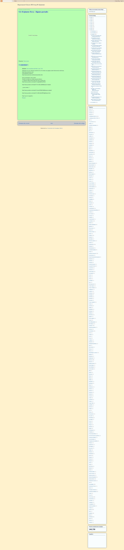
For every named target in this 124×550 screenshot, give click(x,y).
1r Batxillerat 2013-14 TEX (93, 118)
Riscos (90, 455)
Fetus (90, 276)
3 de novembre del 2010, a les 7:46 (34, 68)
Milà (90, 370)
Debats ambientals (92, 224)
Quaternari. (91, 444)
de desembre (93, 31)
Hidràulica (91, 309)
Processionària (92, 439)
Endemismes (91, 244)
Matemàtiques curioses (93, 352)
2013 (91, 28)
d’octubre (93, 34)
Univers (90, 509)
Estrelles (90, 260)
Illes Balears (91, 323)
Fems (90, 275)
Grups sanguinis (92, 302)
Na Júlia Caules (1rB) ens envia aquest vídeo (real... (96, 62)
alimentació (91, 132)
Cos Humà (91, 213)
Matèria (90, 354)
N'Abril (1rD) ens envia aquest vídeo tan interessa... (96, 67)
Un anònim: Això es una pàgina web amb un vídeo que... (96, 48)
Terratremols (91, 498)
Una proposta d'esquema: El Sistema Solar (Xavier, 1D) (96, 72)
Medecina (91, 356)
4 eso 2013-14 (91, 121)
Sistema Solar (91, 478)
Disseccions (91, 228)
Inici (52, 123)
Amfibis (90, 136)
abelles (90, 123)
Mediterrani (91, 358)
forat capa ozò (91, 284)
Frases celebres (92, 287)
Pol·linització (91, 430)
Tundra (90, 507)
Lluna (90, 338)
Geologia (90, 294)
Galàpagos (91, 289)
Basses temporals (92, 163)
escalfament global (92, 249)
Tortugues (91, 502)
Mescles (90, 361)
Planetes (90, 426)
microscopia (91, 368)
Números (90, 392)
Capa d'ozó (91, 188)
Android (90, 141)
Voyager (90, 522)
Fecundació (91, 273)
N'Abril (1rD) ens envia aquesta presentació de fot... (96, 57)
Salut (90, 462)
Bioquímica (91, 170)
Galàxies (90, 291)
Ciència (90, 197)
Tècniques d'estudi (92, 489)
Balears (90, 159)
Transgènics (91, 504)
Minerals (90, 374)
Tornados (91, 500)
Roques (90, 457)
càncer (90, 181)
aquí (94, 11)
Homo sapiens (91, 318)
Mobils (90, 379)
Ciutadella (91, 199)
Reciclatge (91, 446)
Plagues (90, 424)
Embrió (90, 242)
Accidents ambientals (93, 125)
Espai (90, 251)
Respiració (91, 453)
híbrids (90, 307)
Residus (90, 451)
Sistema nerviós (92, 475)
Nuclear (90, 390)
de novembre (93, 32)
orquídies (90, 404)
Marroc (90, 350)
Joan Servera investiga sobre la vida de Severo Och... (96, 36)
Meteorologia (91, 365)
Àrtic (90, 148)
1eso (90, 109)
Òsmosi (90, 406)
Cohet (90, 204)
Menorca (90, 359)
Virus (90, 518)
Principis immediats (92, 437)
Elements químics (92, 240)
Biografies (91, 168)
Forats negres (91, 285)
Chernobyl (91, 195)
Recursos (91, 448)
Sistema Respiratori (92, 477)
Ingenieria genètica (92, 327)
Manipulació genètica (93, 343)
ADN (90, 127)
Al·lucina (90, 134)
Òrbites (90, 401)
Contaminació (91, 208)
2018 (91, 20)
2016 (91, 23)
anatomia (90, 139)
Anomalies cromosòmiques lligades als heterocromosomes (95, 89)
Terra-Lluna (26, 61)
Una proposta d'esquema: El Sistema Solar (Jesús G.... (96, 74)
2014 (91, 26)
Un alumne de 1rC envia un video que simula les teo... (96, 84)
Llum (90, 336)
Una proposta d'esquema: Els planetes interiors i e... (96, 69)
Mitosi (90, 377)
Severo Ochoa (91, 473)
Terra (90, 495)
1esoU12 (90, 112)
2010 (91, 29)
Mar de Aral (91, 347)
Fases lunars (91, 271)
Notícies (90, 388)
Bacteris (90, 157)
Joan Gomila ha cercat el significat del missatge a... (96, 38)
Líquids (90, 334)
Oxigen (90, 408)
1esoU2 (90, 114)
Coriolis (90, 211)
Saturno (90, 468)
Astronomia (91, 152)
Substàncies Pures (92, 486)
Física (90, 278)
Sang (90, 464)
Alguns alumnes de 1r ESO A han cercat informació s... (96, 100)
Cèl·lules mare (91, 193)
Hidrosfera (91, 314)
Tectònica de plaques (93, 491)
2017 (91, 22)
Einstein (90, 237)
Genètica (90, 293)
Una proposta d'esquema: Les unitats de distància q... (96, 97)
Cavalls (90, 190)
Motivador (91, 381)
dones (90, 233)
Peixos (90, 412)
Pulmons (90, 442)
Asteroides (91, 150)
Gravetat (90, 300)
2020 (91, 17)
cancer (90, 177)
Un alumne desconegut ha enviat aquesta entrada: (95, 59)
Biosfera (90, 172)
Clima (90, 201)
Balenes (90, 161)
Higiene (90, 316)
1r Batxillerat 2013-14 (93, 116)
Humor (90, 320)
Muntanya (91, 383)
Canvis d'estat (91, 184)
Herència (90, 305)
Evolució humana (92, 264)
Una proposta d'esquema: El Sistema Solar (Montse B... (96, 77)
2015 (91, 25)
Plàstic (90, 428)
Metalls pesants (92, 363)
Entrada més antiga (79, 123)
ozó (90, 410)
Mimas (90, 372)
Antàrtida (90, 145)
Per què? (90, 415)
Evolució (90, 262)
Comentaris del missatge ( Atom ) (55, 128)
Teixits (90, 493)
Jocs (90, 332)
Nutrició (90, 394)
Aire (90, 130)
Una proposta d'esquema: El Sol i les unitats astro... (96, 79)
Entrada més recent (24, 123)
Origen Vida (91, 403)
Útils (90, 511)
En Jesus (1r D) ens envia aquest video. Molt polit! (95, 81)
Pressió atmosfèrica (92, 433)
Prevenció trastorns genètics (94, 435)
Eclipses (90, 235)
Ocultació (91, 399)
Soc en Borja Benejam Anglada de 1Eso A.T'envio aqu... (96, 46)
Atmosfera (91, 154)
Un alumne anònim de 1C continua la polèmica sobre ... (96, 53)
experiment (91, 267)
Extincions (91, 269)
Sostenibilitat (91, 484)
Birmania (90, 175)
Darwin (90, 222)
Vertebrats (91, 516)
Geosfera (91, 296)
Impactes (90, 325)
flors (90, 282)
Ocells (90, 397)
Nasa (90, 385)
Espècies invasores (92, 253)
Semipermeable (92, 471)
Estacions (91, 258)
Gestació (90, 298)
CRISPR (90, 217)
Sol (89, 482)
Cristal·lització (91, 219)
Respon (24, 97)
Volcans (90, 520)
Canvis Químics (92, 186)
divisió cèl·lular (91, 231)
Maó (90, 345)
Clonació (90, 202)
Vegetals (90, 513)
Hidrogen (90, 311)
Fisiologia (90, 280)
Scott (90, 469)
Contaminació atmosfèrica (93, 210)
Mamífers (91, 341)
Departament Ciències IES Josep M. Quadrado (31, 5)
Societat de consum (92, 480)
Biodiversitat (91, 166)
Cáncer (90, 179)
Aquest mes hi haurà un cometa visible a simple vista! (95, 94)
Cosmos (90, 215)
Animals (90, 143)
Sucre (90, 487)
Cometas (90, 206)
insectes (90, 329)
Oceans (90, 395)
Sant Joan (91, 466)
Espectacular (91, 255)
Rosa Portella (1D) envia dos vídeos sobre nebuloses (96, 51)
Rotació (90, 460)
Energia (90, 246)
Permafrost (91, 417)
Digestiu (90, 226)
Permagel (91, 419)
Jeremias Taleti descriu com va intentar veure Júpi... (96, 41)
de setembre (93, 102)
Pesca (90, 421)
